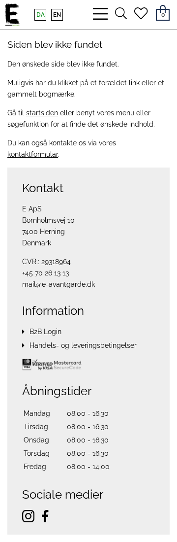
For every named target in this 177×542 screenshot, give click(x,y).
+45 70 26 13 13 (45, 273)
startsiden (42, 113)
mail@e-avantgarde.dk (58, 284)
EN (57, 14)
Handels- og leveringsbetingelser (83, 345)
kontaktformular (32, 154)
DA (40, 14)
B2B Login (45, 332)
